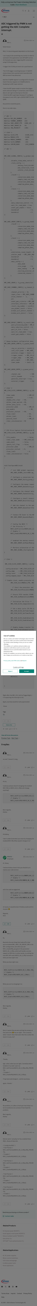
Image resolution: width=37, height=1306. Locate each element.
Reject (10, 671)
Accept (26, 671)
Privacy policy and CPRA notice (12, 661)
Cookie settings (18, 667)
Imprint (24, 661)
